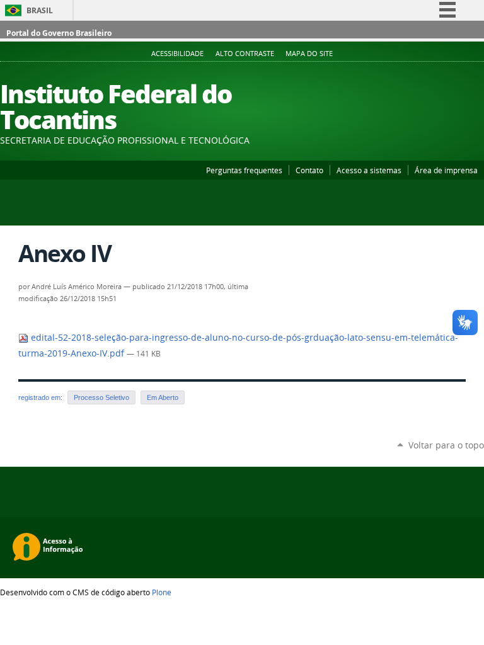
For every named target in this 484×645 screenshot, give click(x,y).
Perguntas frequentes (244, 170)
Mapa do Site (309, 53)
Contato (309, 170)
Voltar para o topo (446, 445)
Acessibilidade (177, 53)
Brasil (39, 10)
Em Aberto (162, 397)
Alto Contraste (245, 53)
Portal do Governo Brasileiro (59, 33)
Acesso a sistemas (369, 170)
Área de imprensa (446, 170)
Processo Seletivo (101, 397)
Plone (161, 592)
